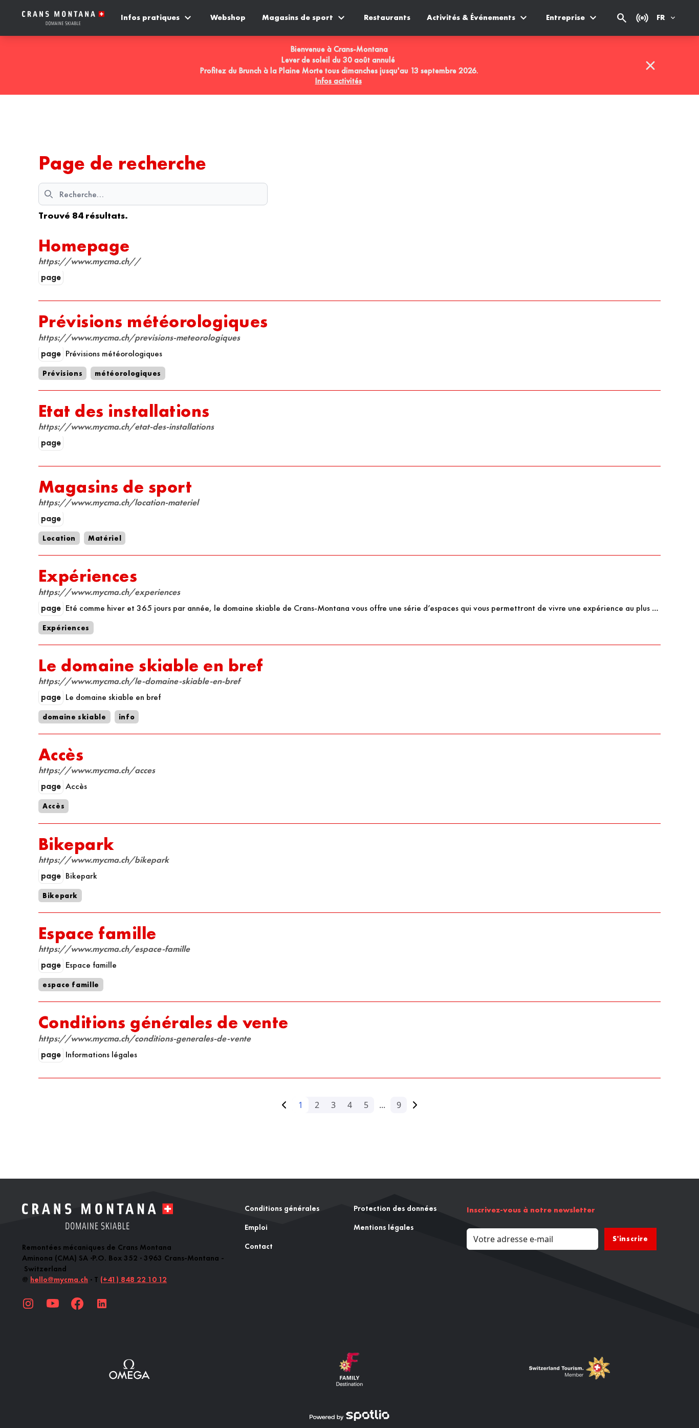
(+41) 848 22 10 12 (133, 1279)
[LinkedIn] (102, 1303)
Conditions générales (282, 1208)
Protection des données (395, 1208)
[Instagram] (28, 1303)
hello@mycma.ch (59, 1279)
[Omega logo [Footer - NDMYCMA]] (129, 1369)
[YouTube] (53, 1303)
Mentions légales (383, 1227)
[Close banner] (650, 65)
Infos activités (338, 80)
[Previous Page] (284, 1105)
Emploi (256, 1227)
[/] (63, 18)
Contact (259, 1246)
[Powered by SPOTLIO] (349, 1415)
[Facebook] (77, 1303)
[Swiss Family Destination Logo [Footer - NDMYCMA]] (349, 1369)
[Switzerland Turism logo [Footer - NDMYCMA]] (569, 1369)
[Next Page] (415, 1105)
